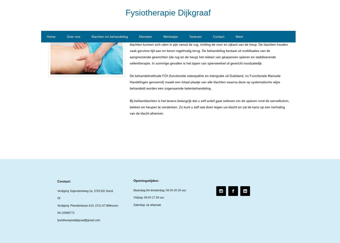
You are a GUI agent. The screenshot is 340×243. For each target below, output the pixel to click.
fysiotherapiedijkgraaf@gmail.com (78, 220)
